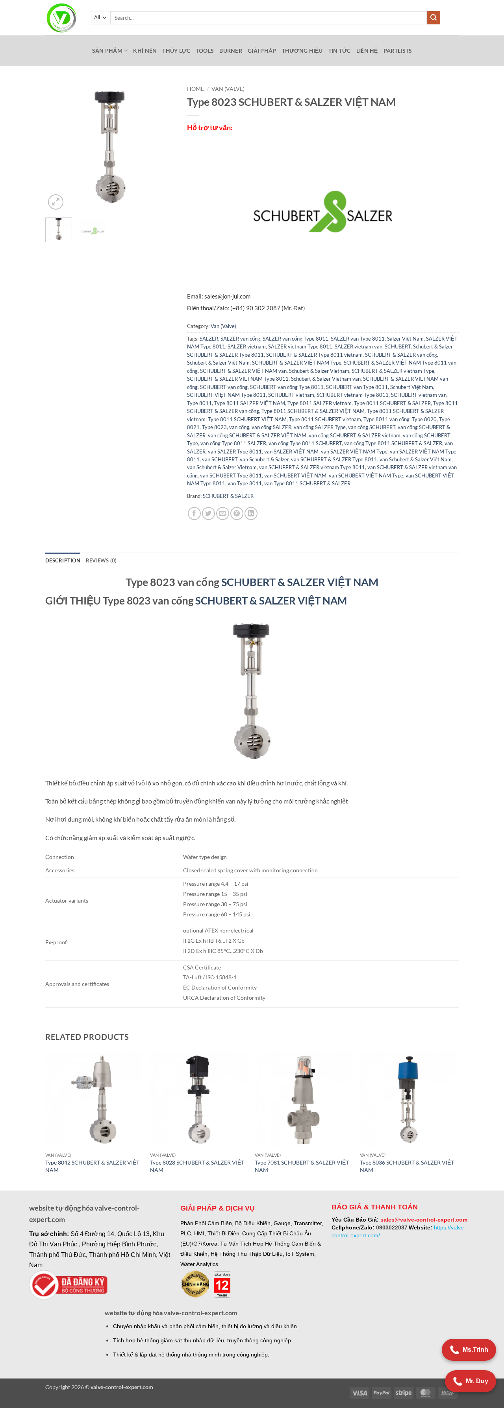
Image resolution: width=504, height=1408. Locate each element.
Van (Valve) (228, 89)
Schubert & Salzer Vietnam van (326, 379)
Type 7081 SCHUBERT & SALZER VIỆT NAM (302, 1166)
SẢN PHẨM (107, 50)
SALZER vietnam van (358, 346)
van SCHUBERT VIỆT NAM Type (366, 475)
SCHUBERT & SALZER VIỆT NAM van (243, 371)
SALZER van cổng (240, 338)
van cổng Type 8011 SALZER (233, 443)
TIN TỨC (339, 50)
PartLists (398, 50)
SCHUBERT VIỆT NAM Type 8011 (226, 395)
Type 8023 (214, 427)
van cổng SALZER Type (320, 427)
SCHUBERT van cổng (224, 387)
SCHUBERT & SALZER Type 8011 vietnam (314, 355)
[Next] (163, 147)
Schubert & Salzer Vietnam (319, 371)
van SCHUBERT (219, 459)
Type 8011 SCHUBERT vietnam (325, 419)
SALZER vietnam (247, 346)
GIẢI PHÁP (262, 50)
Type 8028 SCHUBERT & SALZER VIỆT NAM (197, 1166)
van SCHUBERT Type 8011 (231, 475)
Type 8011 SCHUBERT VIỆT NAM (247, 419)
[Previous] (58, 147)
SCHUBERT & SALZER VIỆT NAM (299, 581)
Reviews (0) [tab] (101, 560)
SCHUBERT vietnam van (419, 395)
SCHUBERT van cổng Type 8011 (287, 387)
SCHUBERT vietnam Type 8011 (353, 395)
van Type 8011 (245, 483)
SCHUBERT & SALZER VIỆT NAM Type (296, 362)
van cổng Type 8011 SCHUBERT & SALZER (393, 443)
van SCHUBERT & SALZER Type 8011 (334, 459)
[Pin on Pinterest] (236, 513)
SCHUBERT (398, 346)
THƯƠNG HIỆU (302, 50)
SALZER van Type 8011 (358, 338)
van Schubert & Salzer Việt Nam (416, 459)
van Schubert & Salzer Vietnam (222, 467)
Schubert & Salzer (432, 346)
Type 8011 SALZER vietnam (319, 403)
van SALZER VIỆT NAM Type (354, 451)
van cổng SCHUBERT (371, 427)
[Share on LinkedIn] (251, 513)
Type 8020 (424, 419)
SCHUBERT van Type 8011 (357, 387)
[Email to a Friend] (222, 513)
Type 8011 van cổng (386, 419)
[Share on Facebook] (194, 513)
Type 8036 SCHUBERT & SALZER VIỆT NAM (407, 1166)
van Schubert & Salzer (264, 459)
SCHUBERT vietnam (291, 395)
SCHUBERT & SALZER (228, 496)
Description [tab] (62, 560)
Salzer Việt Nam (405, 338)
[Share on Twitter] (208, 513)
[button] (55, 202)
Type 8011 (199, 403)
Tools (205, 50)
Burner (230, 50)
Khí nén (145, 50)
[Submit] (433, 17)
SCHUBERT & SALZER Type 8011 (225, 355)
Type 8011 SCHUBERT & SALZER (392, 403)
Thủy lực (176, 50)
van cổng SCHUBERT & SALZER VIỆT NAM (257, 435)
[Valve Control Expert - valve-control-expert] (61, 18)
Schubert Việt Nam (411, 387)
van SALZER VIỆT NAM (291, 451)
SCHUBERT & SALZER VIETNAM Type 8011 (238, 379)
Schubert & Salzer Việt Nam (218, 362)
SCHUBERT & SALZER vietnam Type (393, 371)
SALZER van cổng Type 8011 (295, 338)
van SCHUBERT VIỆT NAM (295, 475)
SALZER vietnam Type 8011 (300, 346)
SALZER (209, 338)
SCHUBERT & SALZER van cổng (401, 355)
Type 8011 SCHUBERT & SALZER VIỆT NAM (313, 411)
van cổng (239, 427)
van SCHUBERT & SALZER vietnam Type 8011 (312, 467)
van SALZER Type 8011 (235, 451)
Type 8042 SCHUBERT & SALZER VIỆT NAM (92, 1166)
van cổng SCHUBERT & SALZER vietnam (354, 435)
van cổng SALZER (271, 427)
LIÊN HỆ (367, 50)
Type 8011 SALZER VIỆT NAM (249, 403)
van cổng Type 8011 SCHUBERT (305, 443)
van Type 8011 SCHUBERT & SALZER (307, 483)
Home (195, 89)
